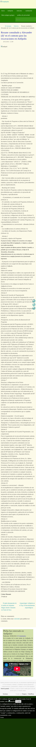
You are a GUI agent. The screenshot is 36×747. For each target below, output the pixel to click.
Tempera (24, 694)
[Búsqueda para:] (25, 19)
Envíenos (5, 694)
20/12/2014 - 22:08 (8, 41)
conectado (17, 619)
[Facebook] (33, 300)
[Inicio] (2, 26)
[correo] (33, 308)
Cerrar (2, 717)
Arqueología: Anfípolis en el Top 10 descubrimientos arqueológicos (27, 605)
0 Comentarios (21, 636)
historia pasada (5, 688)
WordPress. (31, 694)
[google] (33, 304)
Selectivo (16, 26)
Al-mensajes (8, 26)
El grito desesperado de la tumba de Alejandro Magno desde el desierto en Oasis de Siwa (9, 606)
